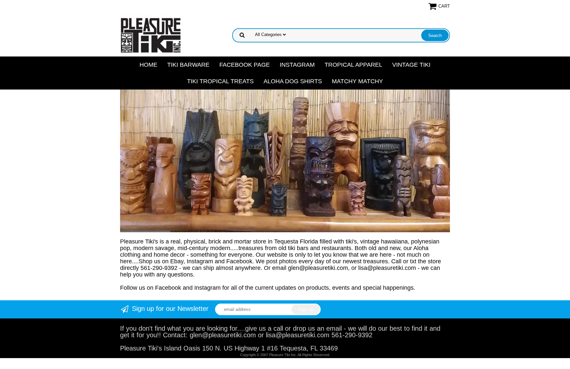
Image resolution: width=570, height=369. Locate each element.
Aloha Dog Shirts (293, 81)
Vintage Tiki (411, 64)
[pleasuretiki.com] (150, 34)
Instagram (297, 64)
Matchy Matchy (357, 81)
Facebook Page (244, 64)
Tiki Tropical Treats (220, 81)
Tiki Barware (188, 64)
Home (148, 64)
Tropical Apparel (353, 64)
